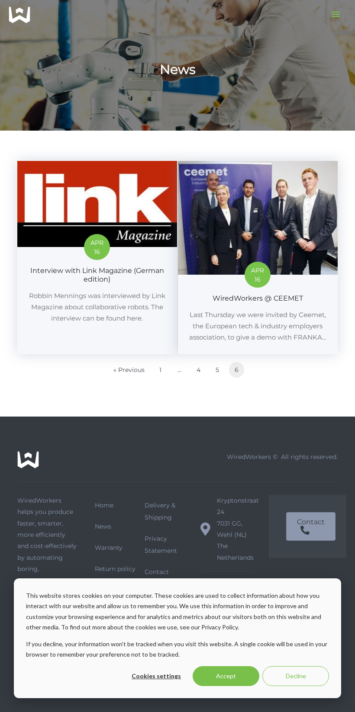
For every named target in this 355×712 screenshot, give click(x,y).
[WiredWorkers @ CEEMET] (258, 257)
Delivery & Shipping (160, 511)
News (103, 526)
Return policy (115, 569)
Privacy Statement (161, 545)
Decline (296, 676)
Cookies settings (156, 676)
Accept (226, 676)
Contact (157, 572)
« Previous (129, 370)
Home (104, 505)
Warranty (109, 548)
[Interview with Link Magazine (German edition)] (97, 257)
